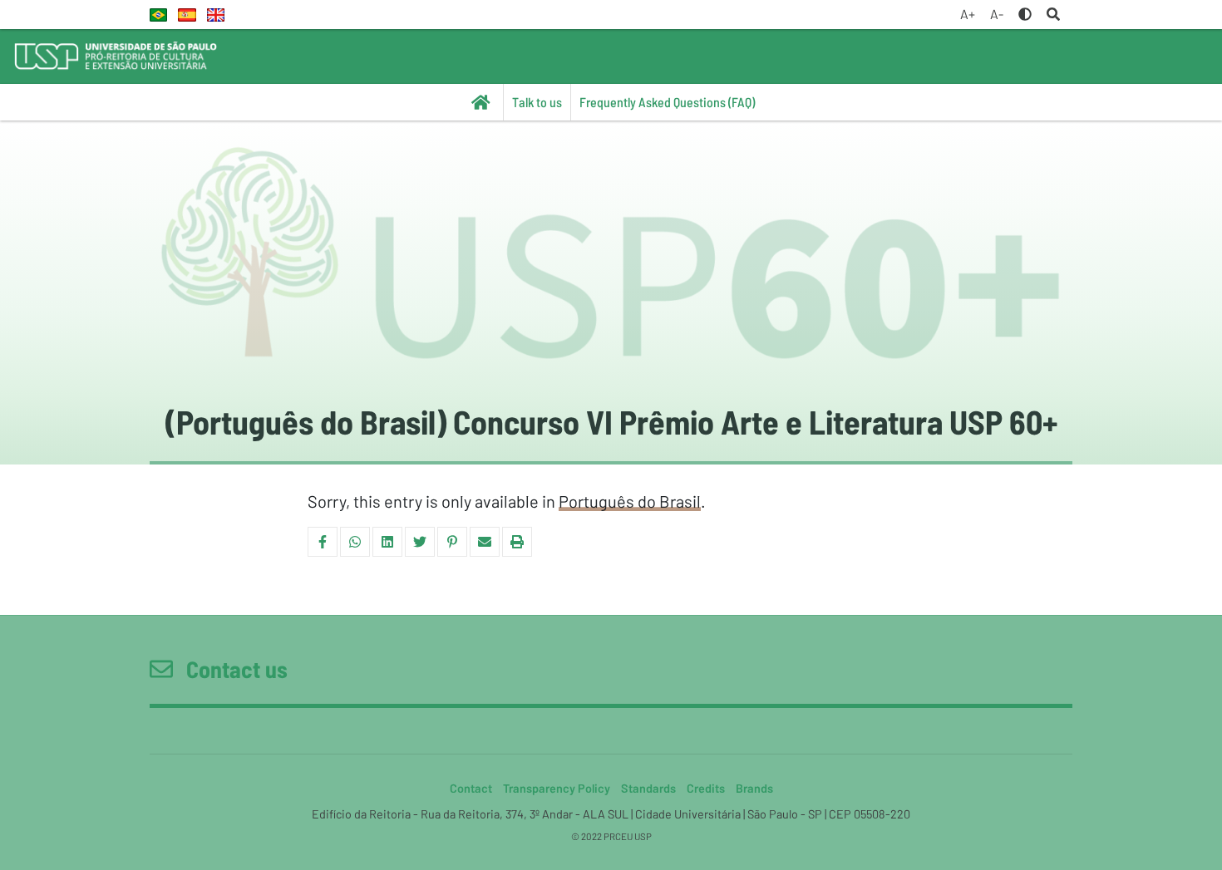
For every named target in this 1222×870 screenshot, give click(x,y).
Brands (754, 788)
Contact (471, 788)
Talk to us (537, 102)
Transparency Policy (556, 788)
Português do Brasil (630, 501)
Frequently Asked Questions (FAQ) (667, 102)
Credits (706, 788)
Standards (648, 788)
